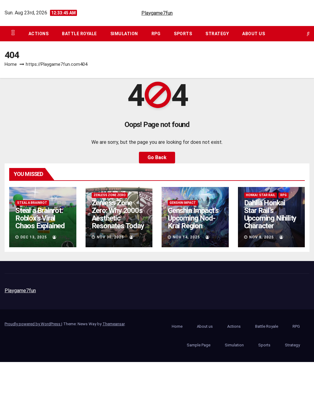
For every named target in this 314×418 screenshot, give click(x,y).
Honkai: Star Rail (260, 195)
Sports (183, 33)
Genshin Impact (183, 202)
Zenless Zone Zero (110, 195)
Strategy (217, 33)
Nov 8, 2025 (261, 237)
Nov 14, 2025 (186, 237)
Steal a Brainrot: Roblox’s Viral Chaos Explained (40, 218)
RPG (156, 33)
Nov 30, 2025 (110, 237)
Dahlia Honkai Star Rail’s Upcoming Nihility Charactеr (270, 214)
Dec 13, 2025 (34, 237)
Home (11, 64)
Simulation (124, 33)
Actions (39, 33)
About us (253, 33)
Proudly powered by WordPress (33, 324)
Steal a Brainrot (32, 202)
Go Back (157, 157)
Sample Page (198, 345)
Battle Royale (79, 33)
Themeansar (113, 324)
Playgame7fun (157, 13)
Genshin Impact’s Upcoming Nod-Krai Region (193, 218)
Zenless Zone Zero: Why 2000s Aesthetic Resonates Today (118, 214)
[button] (308, 33)
